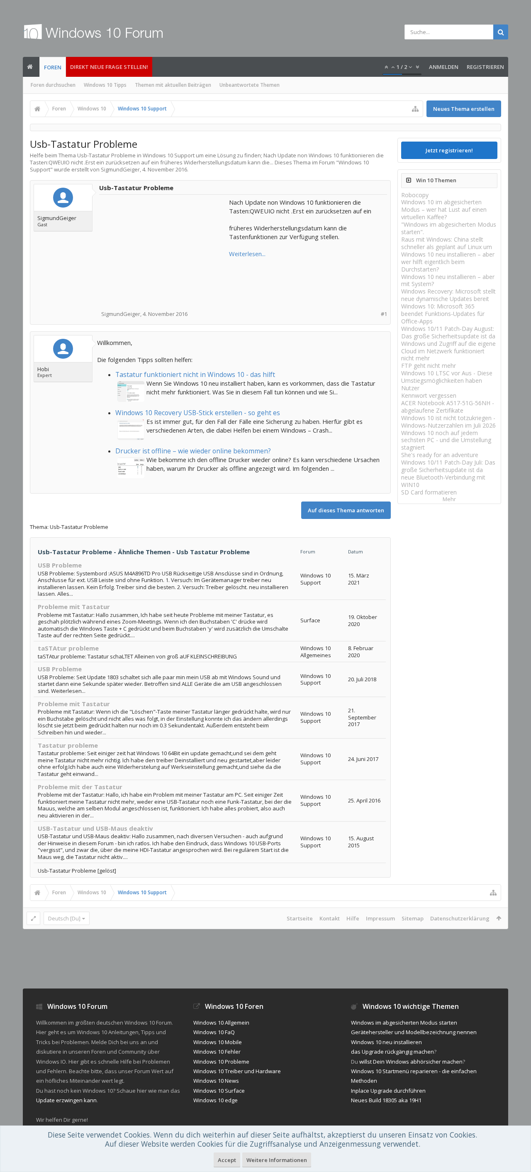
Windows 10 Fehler (217, 1051)
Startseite (300, 918)
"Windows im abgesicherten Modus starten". (448, 228)
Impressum (380, 918)
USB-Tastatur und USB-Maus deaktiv (95, 828)
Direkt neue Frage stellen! (109, 67)
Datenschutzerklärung (460, 918)
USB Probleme (60, 565)
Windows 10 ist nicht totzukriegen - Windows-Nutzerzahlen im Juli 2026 (448, 421)
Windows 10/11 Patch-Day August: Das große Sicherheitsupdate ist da (448, 332)
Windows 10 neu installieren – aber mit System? (447, 280)
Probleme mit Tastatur (74, 606)
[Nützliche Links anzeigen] (415, 109)
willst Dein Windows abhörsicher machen (411, 1061)
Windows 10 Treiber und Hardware (237, 1071)
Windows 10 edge (215, 1100)
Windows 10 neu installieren (386, 1042)
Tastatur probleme (68, 745)
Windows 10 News (216, 1080)
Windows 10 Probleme (221, 1061)
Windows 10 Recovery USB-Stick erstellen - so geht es (197, 412)
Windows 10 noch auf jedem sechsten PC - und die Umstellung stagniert (446, 440)
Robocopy (415, 195)
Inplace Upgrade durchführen (388, 1090)
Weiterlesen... (247, 254)
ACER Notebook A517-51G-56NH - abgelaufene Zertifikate (447, 406)
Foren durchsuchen (53, 84)
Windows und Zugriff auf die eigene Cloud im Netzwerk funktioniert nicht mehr (448, 351)
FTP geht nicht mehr (428, 365)
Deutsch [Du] (64, 918)
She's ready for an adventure (439, 455)
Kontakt (329, 918)
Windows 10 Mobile (217, 1042)
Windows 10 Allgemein (221, 1022)
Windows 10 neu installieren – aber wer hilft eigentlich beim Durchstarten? (447, 261)
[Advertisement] (164, 250)
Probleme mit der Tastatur (80, 787)
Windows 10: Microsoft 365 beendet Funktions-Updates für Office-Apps (443, 313)
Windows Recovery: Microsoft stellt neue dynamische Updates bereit (448, 295)
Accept (227, 1160)
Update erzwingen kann (66, 1100)
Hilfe (352, 918)
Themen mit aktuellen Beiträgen (173, 84)
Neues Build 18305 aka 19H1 (386, 1100)
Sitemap (413, 918)
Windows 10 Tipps (105, 84)
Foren (52, 67)
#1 (384, 314)
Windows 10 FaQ (214, 1032)
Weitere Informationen (276, 1160)
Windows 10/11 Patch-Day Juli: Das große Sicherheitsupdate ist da (448, 466)
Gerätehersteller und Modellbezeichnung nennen (414, 1032)
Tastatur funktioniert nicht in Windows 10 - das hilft (195, 374)
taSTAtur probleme (68, 648)
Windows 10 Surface (219, 1090)
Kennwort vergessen (428, 395)
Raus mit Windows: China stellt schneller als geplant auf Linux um (446, 243)
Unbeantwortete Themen (249, 84)
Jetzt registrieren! (449, 150)
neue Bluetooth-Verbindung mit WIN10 (443, 481)
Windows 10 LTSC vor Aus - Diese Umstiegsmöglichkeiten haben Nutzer (446, 380)
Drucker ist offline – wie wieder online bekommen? (193, 450)
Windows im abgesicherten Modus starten (404, 1022)
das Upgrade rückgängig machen (392, 1051)
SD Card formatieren (429, 492)
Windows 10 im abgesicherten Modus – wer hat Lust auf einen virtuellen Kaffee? (444, 209)
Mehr (449, 499)
